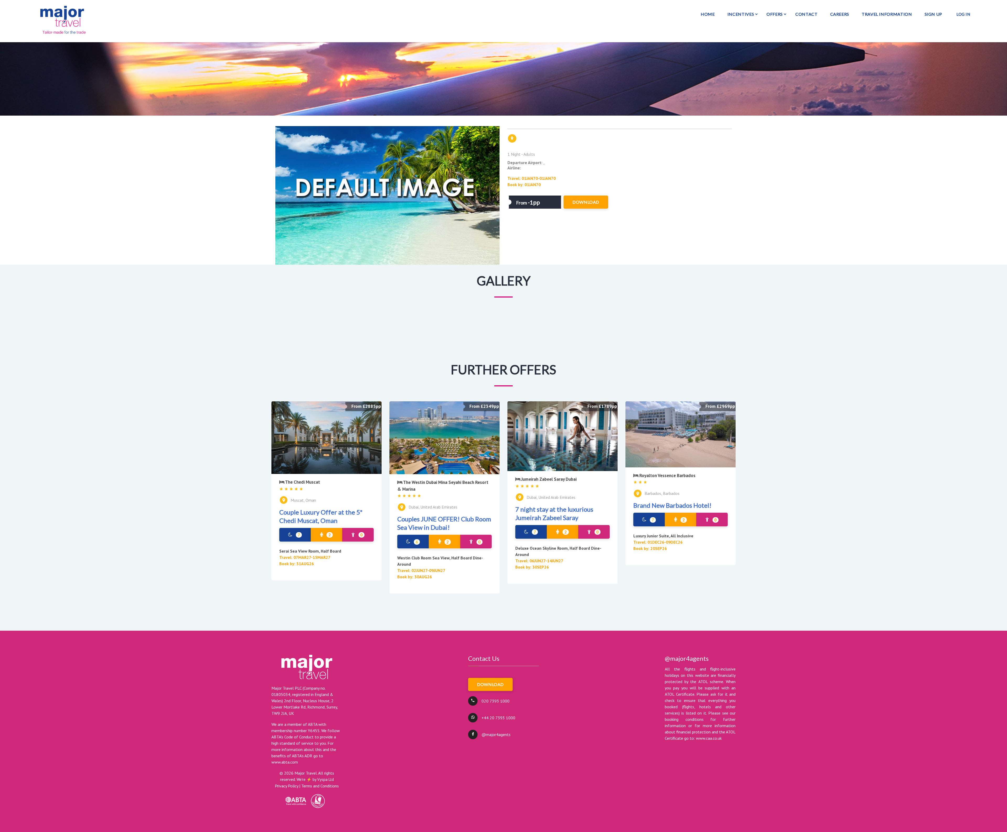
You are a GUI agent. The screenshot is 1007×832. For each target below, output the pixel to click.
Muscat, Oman (303, 500)
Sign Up (933, 14)
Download (490, 684)
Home (708, 14)
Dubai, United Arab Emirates (433, 507)
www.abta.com (284, 762)
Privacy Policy (286, 785)
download (585, 201)
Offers (775, 14)
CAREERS (839, 14)
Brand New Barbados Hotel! (672, 505)
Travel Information (887, 14)
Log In (963, 14)
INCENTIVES (740, 14)
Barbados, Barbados (662, 493)
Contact (806, 14)
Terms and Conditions (320, 785)
